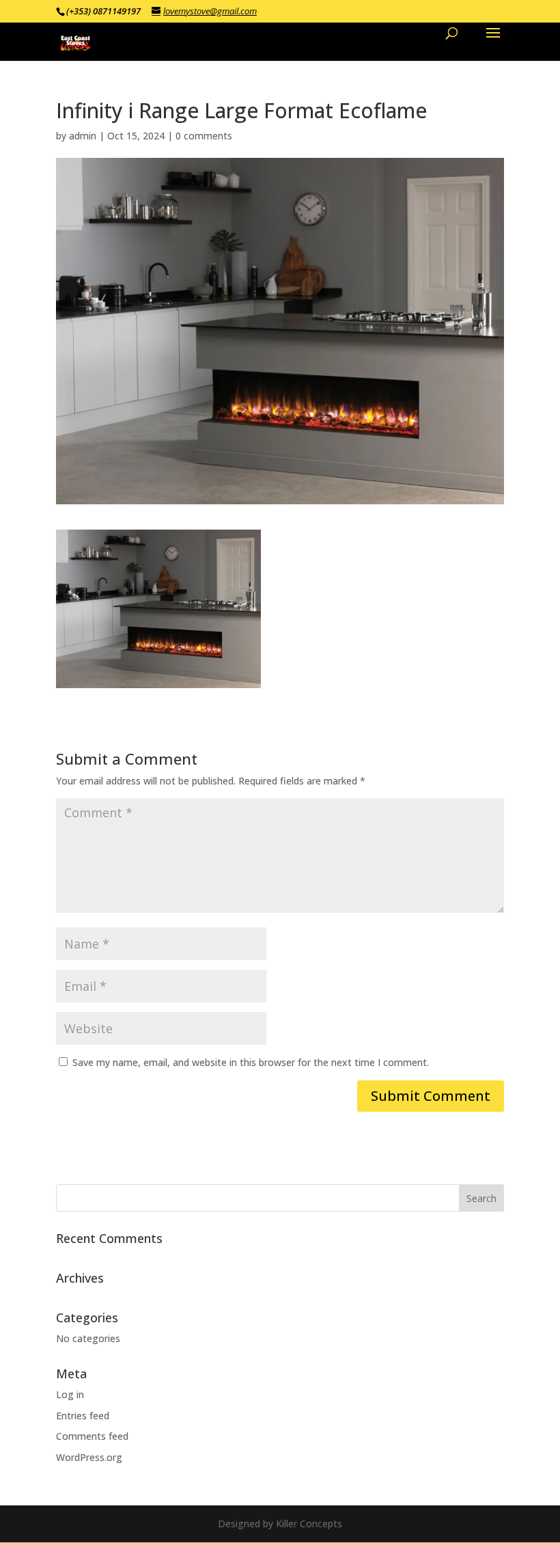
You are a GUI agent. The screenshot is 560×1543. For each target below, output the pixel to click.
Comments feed (92, 1436)
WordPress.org (89, 1457)
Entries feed (82, 1415)
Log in (70, 1394)
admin (82, 135)
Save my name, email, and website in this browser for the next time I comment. (250, 1062)
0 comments (204, 135)
